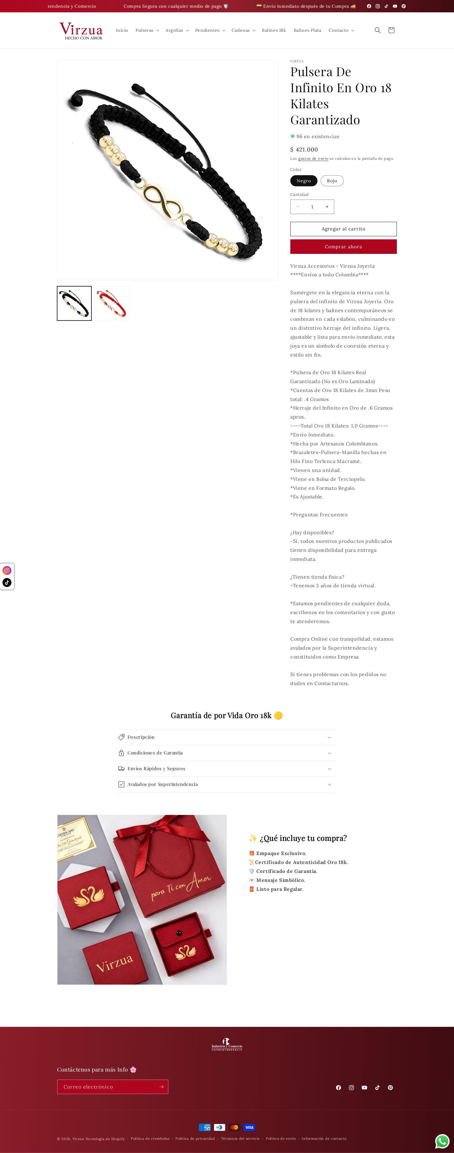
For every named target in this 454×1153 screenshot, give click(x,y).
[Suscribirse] (161, 1087)
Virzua (78, 1139)
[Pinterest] (403, 6)
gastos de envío (313, 158)
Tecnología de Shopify (105, 1139)
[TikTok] (386, 6)
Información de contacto (324, 1138)
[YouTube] (395, 6)
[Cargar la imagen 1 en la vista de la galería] (74, 303)
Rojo (332, 181)
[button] (147, 30)
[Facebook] (369, 6)
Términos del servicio (240, 1138)
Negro (304, 181)
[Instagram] (377, 6)
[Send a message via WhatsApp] (442, 1141)
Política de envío (281, 1138)
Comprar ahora (343, 247)
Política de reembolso (150, 1138)
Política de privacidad (195, 1138)
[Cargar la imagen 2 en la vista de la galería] (112, 303)
